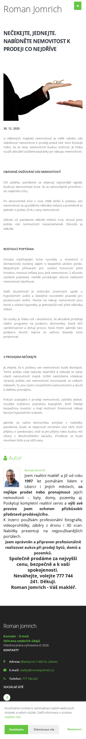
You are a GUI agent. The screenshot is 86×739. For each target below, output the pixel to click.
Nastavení (74, 729)
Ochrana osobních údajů (21, 641)
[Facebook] (6, 697)
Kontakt (9, 636)
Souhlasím (16, 729)
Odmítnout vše (44, 729)
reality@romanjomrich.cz (37, 670)
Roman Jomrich (35, 470)
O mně (24, 636)
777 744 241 (30, 679)
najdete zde (12, 717)
